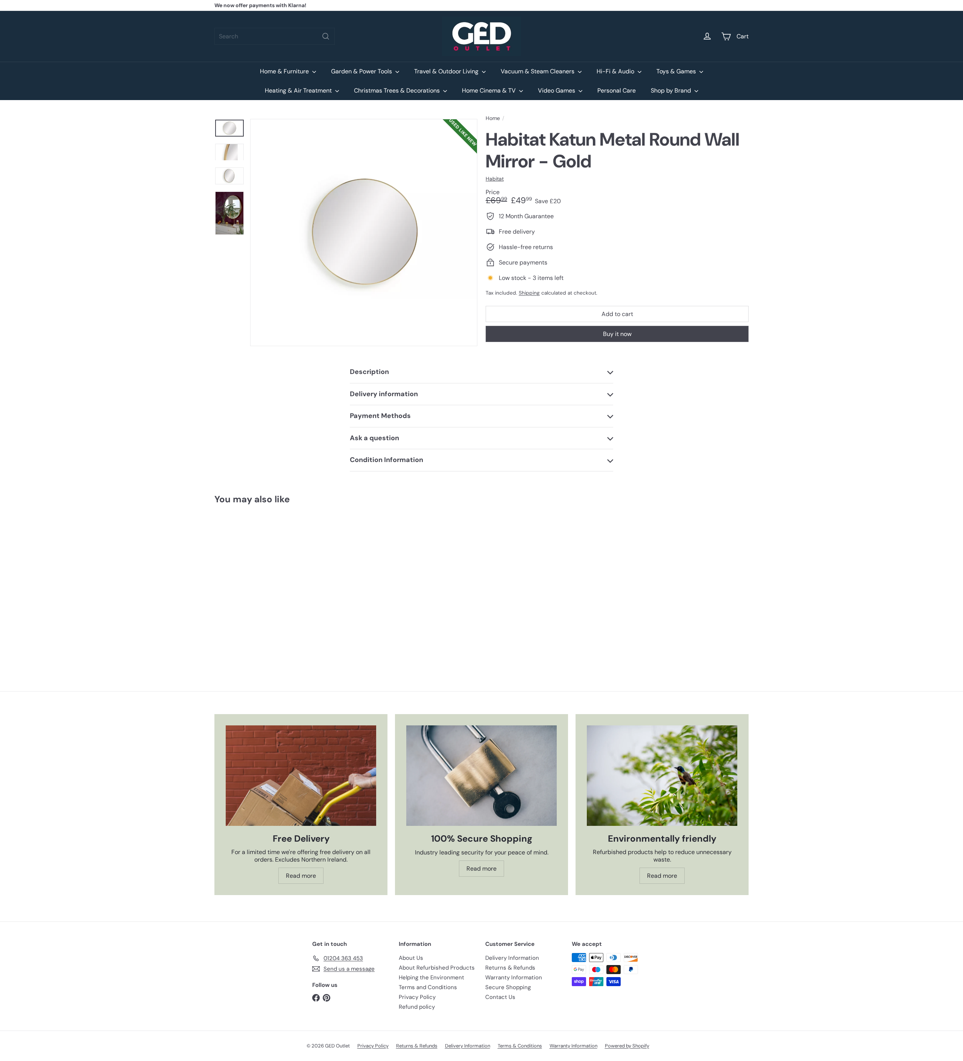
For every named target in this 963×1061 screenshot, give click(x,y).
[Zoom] (364, 232)
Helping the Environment (431, 977)
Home (493, 118)
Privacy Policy (417, 997)
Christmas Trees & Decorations (397, 90)
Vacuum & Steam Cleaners (538, 71)
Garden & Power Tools (362, 71)
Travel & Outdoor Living (447, 71)
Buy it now (617, 334)
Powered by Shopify (627, 1046)
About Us (411, 958)
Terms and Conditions (428, 987)
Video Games (557, 90)
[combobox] (274, 36)
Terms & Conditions (520, 1046)
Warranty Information (513, 977)
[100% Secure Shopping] (481, 775)
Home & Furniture (285, 71)
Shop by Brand (672, 90)
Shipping (529, 293)
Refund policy (417, 1007)
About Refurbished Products (437, 967)
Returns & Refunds (510, 967)
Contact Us (500, 997)
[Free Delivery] (301, 775)
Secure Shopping (508, 987)
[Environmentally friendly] (662, 775)
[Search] (326, 36)
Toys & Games (676, 71)
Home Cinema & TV (489, 90)
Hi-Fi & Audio (616, 71)
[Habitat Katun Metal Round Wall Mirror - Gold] (255, 581)
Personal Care (616, 90)
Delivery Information (512, 958)
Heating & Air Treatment (299, 90)
